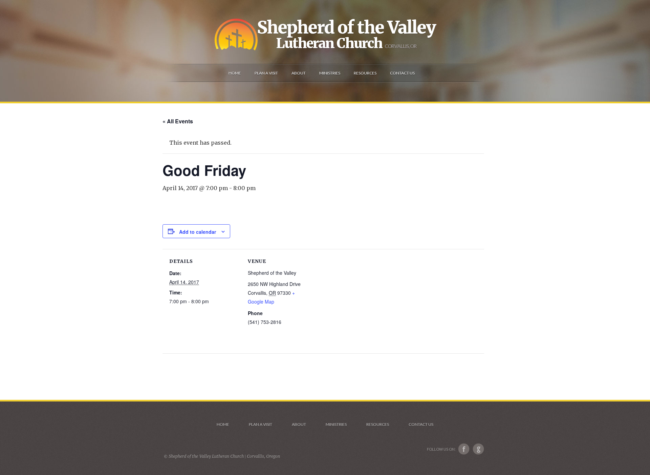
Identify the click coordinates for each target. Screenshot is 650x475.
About (299, 424)
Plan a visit (260, 424)
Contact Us (421, 424)
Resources (377, 424)
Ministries (336, 424)
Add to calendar (197, 231)
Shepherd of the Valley (346, 27)
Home (223, 424)
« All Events (177, 121)
